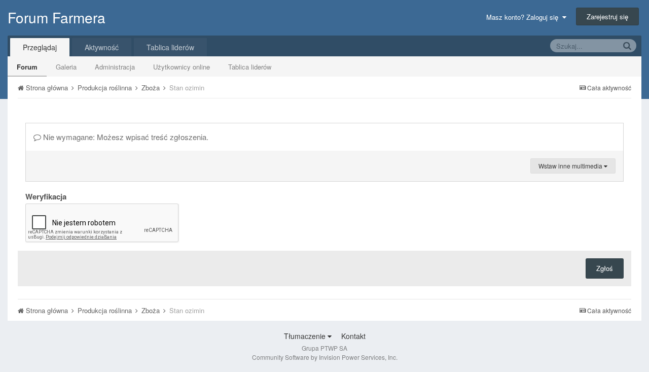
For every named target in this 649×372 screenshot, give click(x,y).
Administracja (115, 67)
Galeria (66, 67)
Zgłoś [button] (604, 268)
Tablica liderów (249, 67)
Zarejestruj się (607, 16)
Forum (27, 67)
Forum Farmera (56, 17)
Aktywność (102, 47)
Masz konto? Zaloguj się (524, 17)
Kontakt (353, 336)
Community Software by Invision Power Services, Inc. (325, 357)
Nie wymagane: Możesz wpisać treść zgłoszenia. (124, 136)
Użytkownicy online (181, 67)
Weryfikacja (45, 196)
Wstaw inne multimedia (571, 165)
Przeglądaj (40, 47)
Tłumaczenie (306, 336)
